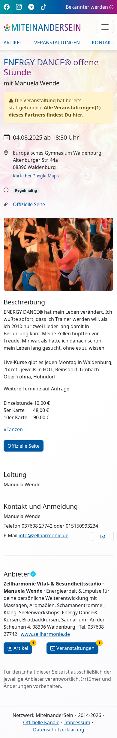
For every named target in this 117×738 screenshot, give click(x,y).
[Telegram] (31, 7)
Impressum (77, 722)
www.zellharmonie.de (45, 634)
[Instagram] (19, 7)
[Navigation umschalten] (105, 27)
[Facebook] (7, 7)
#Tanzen (13, 429)
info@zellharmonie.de (43, 535)
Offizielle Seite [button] (24, 446)
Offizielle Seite (29, 204)
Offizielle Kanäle (41, 722)
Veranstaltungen (57, 42)
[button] (103, 536)
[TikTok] (43, 7)
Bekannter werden (87, 7)
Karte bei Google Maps (36, 176)
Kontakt (102, 42)
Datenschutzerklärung (58, 729)
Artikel (13, 42)
